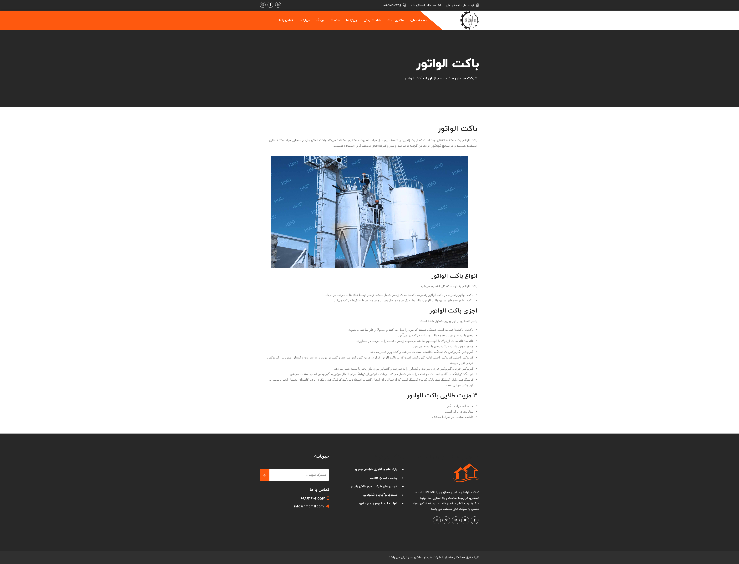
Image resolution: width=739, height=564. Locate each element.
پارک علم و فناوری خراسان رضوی (376, 469)
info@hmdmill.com (309, 506)
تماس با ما (286, 20)
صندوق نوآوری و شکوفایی (380, 495)
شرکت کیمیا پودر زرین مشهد (377, 503)
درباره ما (305, 20)
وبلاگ (320, 20)
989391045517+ (313, 498)
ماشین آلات (395, 20)
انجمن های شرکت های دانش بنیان (374, 486)
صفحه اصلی (418, 20)
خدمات (334, 20)
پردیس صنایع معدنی (383, 478)
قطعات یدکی (372, 20)
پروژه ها (351, 20)
